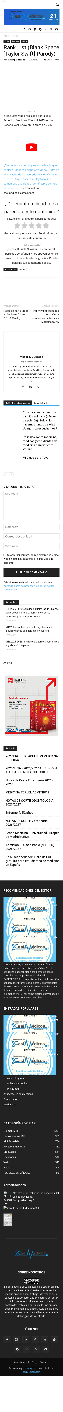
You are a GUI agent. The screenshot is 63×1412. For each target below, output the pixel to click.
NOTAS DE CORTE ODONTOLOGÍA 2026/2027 (30, 802)
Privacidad (13, 1088)
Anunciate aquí (21, 1362)
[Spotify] (35, 29)
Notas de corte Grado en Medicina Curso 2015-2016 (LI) (16, 314)
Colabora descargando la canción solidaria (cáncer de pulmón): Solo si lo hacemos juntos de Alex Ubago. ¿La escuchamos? (40, 420)
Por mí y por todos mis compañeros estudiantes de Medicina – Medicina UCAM (45, 316)
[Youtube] (56, 29)
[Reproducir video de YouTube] (31, 147)
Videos (24, 41)
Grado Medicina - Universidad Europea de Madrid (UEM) (32, 835)
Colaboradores (12, 1099)
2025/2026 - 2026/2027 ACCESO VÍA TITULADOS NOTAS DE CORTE (31, 770)
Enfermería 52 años (19, 812)
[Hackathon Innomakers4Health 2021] (30, 1045)
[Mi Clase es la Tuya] (12, 462)
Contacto (44, 1362)
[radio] (17, 226)
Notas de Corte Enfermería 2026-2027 (29, 782)
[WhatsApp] (31, 67)
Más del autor (41, 403)
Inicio (6, 35)
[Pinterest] (23, 67)
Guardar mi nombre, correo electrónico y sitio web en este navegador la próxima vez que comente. (31, 558)
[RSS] (44, 1339)
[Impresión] (55, 67)
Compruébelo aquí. (23, 1200)
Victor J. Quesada (16, 59)
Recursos (15, 41)
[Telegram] (40, 29)
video (22, 269)
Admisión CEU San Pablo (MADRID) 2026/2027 (30, 847)
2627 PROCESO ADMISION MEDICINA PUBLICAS (32, 758)
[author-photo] (31, 351)
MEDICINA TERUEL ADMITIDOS (27, 792)
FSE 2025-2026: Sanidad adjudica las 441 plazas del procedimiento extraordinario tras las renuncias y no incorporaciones (32, 613)
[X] (51, 29)
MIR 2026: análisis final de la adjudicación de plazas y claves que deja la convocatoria (30, 629)
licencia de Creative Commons (35, 1290)
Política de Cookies (18, 1083)
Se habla (10, 748)
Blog (34, 1362)
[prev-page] (6, 474)
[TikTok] (45, 29)
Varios (15, 35)
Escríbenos (10, 1104)
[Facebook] (24, 29)
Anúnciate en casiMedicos (18, 1094)
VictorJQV (30, 1368)
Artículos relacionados (18, 403)
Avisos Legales (15, 1078)
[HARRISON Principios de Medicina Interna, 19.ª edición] (30, 1062)
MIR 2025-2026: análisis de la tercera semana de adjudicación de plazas (32, 643)
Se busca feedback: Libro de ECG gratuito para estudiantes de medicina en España (32, 860)
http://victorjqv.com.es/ (31, 361)
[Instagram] (29, 29)
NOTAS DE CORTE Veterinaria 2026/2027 (27, 822)
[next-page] (11, 474)
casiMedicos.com (31, 1371)
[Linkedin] (39, 67)
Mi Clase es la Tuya (35, 457)
